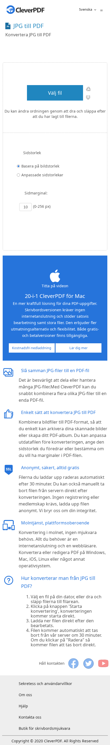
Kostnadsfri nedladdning (31, 348)
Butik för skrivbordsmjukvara (44, 728)
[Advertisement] (59, 49)
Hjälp (23, 705)
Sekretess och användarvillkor (45, 683)
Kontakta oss (30, 717)
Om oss (25, 694)
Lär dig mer (78, 348)
